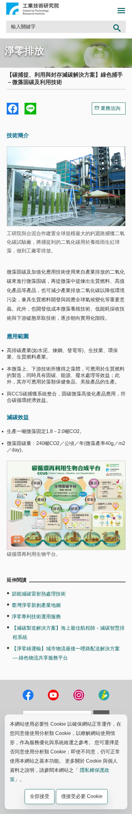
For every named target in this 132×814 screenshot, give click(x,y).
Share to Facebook (12, 108)
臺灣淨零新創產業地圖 (36, 605)
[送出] (117, 27)
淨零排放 (24, 50)
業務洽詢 (110, 108)
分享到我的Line (30, 108)
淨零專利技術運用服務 (36, 616)
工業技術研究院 (32, 8)
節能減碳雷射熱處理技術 (39, 593)
